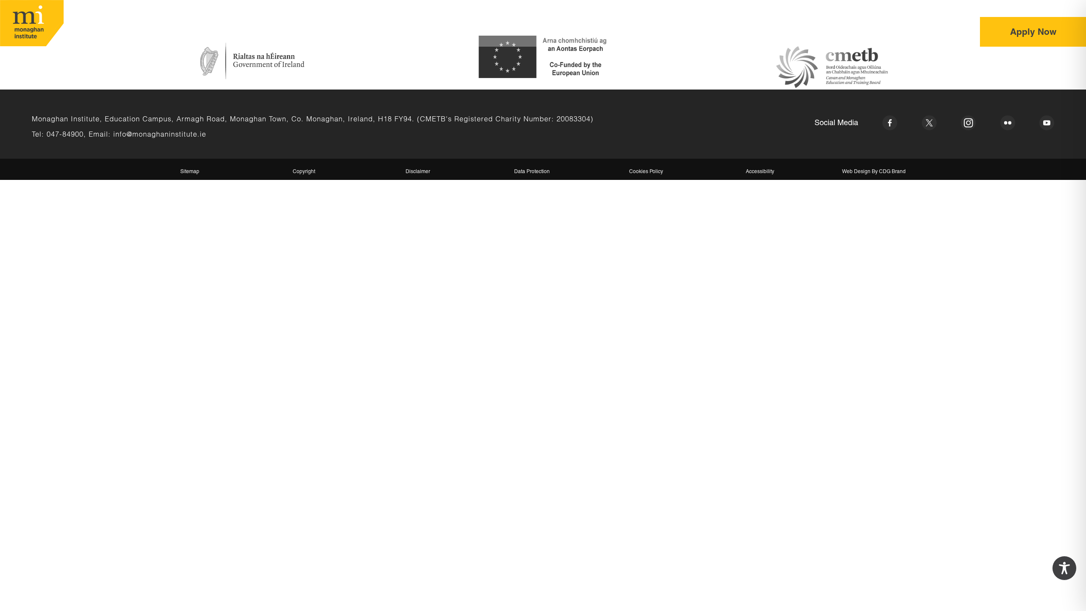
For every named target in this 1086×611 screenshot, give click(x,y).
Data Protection (532, 171)
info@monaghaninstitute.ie (159, 134)
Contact (945, 32)
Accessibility (760, 171)
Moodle (1060, 8)
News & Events (889, 32)
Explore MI (769, 32)
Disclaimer (418, 171)
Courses (719, 32)
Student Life (826, 32)
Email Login (1006, 8)
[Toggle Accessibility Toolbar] (1064, 568)
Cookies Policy (646, 171)
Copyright (304, 171)
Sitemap (189, 171)
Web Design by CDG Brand (874, 171)
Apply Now (1033, 31)
